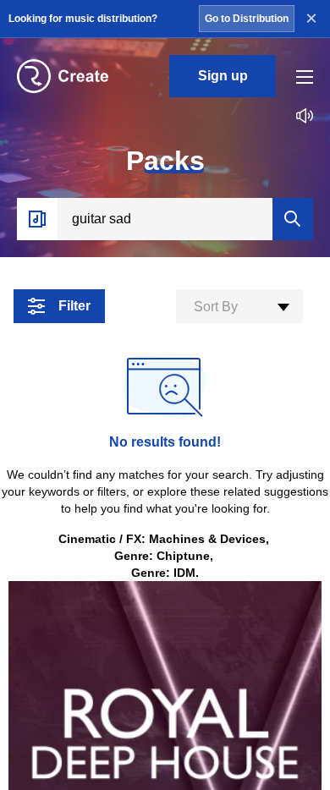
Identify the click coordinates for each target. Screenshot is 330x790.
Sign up (223, 76)
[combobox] (239, 306)
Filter (74, 306)
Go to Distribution (247, 19)
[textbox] (239, 307)
